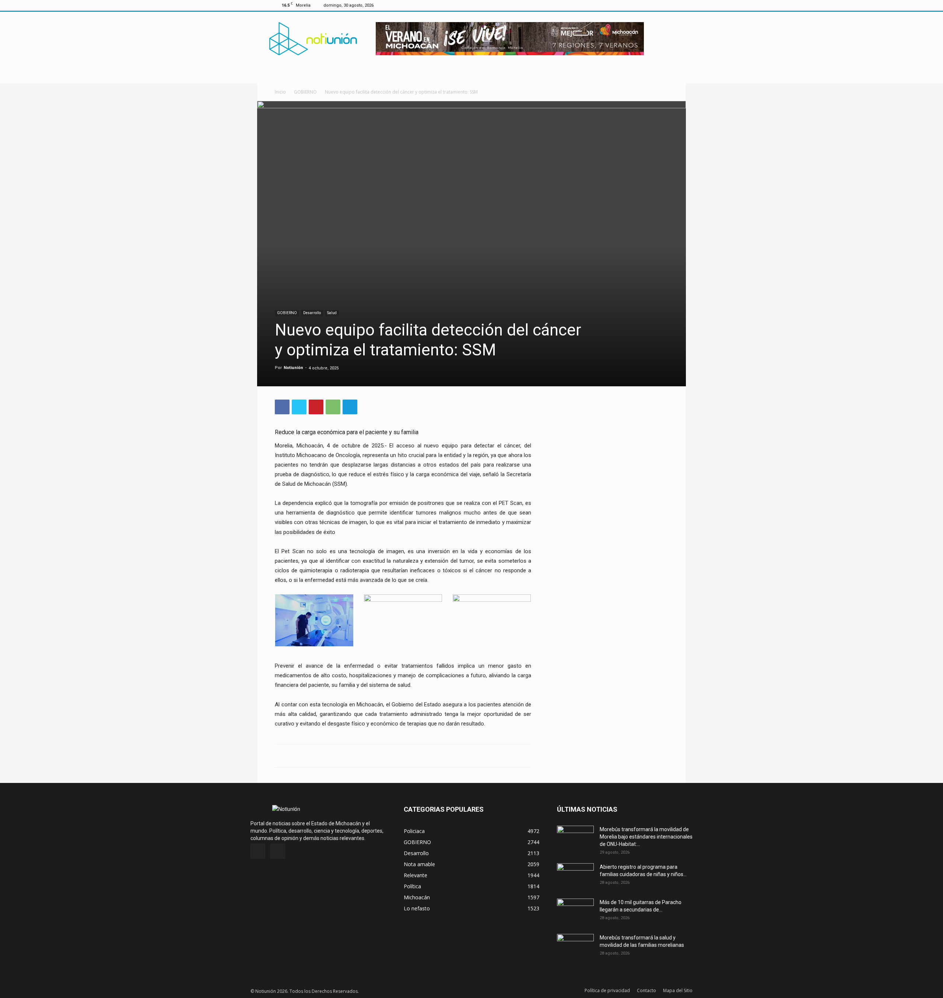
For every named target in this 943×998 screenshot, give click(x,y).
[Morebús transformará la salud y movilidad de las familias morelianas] (575, 947)
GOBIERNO (305, 92)
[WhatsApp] (333, 407)
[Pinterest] (316, 407)
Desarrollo (312, 313)
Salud (332, 313)
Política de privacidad (607, 990)
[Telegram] (350, 407)
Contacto (646, 990)
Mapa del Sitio (678, 990)
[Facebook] (650, 5)
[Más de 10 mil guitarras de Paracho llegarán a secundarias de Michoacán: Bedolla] (575, 911)
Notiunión (293, 367)
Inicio (280, 92)
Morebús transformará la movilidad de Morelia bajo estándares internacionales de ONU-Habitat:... (646, 836)
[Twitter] (662, 5)
